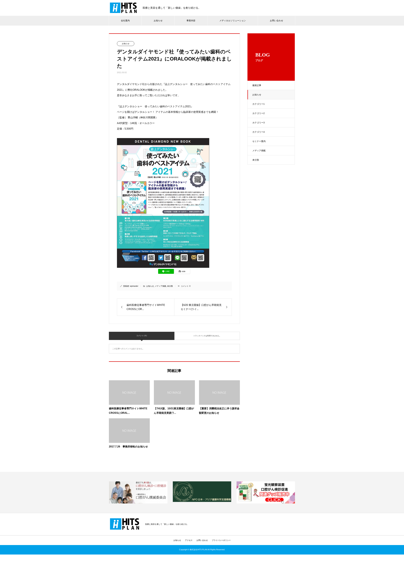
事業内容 (191, 20)
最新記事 (256, 85)
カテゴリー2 (258, 113)
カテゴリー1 (258, 104)
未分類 (255, 160)
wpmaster (134, 286)
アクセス (189, 540)
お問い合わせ (276, 20)
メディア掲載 (259, 150)
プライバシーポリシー (221, 540)
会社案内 (125, 20)
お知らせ (158, 20)
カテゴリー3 (258, 122)
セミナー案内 (259, 141)
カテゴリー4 (258, 132)
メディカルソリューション (232, 20)
